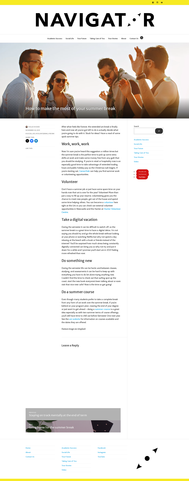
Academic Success (54, 38)
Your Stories (113, 38)
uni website (74, 319)
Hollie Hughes (34, 127)
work (52, 133)
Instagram (102, 452)
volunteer (108, 202)
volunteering (42, 133)
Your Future (81, 38)
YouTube (101, 457)
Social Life (70, 38)
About (123, 38)
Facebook (102, 448)
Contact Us (134, 38)
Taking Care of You (97, 38)
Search (136, 126)
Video (136, 162)
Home (28, 448)
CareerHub (84, 171)
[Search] (159, 131)
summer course (102, 309)
